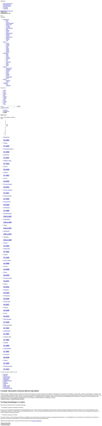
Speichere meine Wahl (5, 423)
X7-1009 (6, 210)
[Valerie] (5, 360)
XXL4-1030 (7, 222)
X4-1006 (6, 263)
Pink (4, 100)
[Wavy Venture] (7, 260)
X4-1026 (6, 299)
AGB (4, 384)
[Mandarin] (6, 237)
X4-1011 (6, 281)
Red (4, 95)
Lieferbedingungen (7, 380)
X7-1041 (6, 251)
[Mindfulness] (6, 207)
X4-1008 (6, 269)
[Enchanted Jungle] (7, 366)
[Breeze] (5, 242)
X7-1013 (6, 369)
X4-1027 (6, 304)
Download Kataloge (7, 388)
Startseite (5, 110)
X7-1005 (6, 340)
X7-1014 (6, 163)
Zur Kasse (5, 7)
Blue (4, 102)
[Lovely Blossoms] (7, 190)
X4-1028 (6, 310)
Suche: (2, 106)
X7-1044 (6, 152)
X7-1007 (6, 334)
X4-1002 (6, 140)
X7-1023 (6, 328)
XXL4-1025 (7, 216)
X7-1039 (6, 257)
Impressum (5, 383)
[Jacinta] (5, 254)
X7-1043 (6, 146)
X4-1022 (6, 187)
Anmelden (5, 8)
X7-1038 (6, 322)
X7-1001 (6, 351)
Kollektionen (6, 111)
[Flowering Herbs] (7, 278)
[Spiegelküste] (6, 219)
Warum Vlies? (6, 378)
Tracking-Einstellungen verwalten (17, 399)
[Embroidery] (6, 231)
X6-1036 (6, 357)
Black (4, 92)
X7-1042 (6, 246)
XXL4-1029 (7, 240)
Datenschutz (6, 379)
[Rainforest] (6, 289)
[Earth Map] (6, 154)
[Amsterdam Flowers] (8, 148)
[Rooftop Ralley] (7, 348)
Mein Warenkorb (7, 6)
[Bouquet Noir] (6, 201)
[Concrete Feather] (7, 325)
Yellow (4, 97)
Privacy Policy (6, 386)
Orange (5, 96)
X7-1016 (6, 199)
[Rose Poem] (6, 137)
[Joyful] (5, 313)
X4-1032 (6, 316)
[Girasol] (5, 266)
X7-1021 (6, 175)
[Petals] (5, 225)
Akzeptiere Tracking (5, 399)
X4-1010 (6, 275)
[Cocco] (5, 178)
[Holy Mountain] (7, 319)
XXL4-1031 (7, 228)
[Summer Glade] (7, 336)
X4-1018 (6, 205)
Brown (4, 94)
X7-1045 (6, 363)
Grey (4, 91)
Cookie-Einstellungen (5, 424)
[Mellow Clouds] (7, 160)
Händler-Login (6, 385)
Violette (5, 101)
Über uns (5, 375)
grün (7, 124)
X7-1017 (6, 193)
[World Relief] (6, 330)
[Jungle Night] (6, 301)
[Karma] (5, 166)
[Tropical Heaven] (7, 213)
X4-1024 (6, 293)
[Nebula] (5, 172)
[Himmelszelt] (6, 295)
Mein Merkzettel (7, 4)
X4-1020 (6, 169)
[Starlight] (5, 342)
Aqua (4, 104)
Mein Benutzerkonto (7, 3)
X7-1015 (6, 158)
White (4, 90)
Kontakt (5, 381)
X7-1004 (6, 345)
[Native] (5, 283)
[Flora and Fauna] (7, 195)
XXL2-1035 (7, 234)
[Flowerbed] (6, 354)
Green (4, 99)
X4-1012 (6, 287)
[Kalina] (5, 143)
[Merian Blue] (6, 248)
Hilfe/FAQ (5, 374)
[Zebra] (5, 272)
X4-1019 (6, 181)
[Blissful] (5, 307)
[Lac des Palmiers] (7, 184)
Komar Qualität (6, 376)
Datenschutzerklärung (37, 420)
